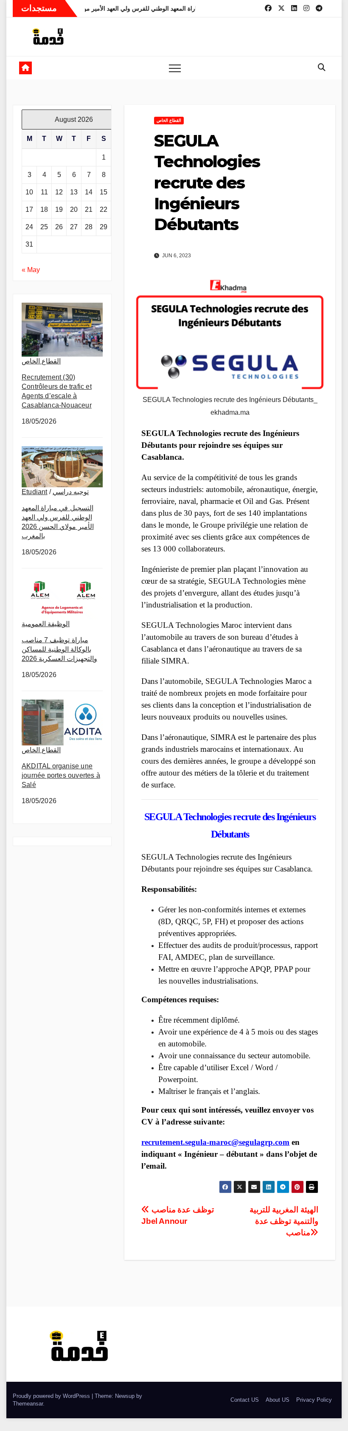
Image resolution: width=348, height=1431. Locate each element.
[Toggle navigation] (174, 68)
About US (277, 1400)
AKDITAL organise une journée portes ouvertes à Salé (61, 775)
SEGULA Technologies (187, 816)
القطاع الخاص (41, 361)
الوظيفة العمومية (46, 623)
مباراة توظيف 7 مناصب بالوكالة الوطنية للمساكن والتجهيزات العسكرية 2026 (59, 649)
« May (31, 269)
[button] (322, 67)
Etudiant (35, 491)
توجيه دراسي (71, 491)
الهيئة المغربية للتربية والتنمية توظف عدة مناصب (284, 1221)
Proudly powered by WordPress (52, 1396)
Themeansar (28, 1403)
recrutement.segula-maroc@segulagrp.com (215, 1142)
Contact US (244, 1400)
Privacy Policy (314, 1400)
